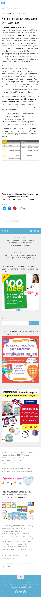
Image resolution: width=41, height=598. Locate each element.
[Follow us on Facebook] (31, 230)
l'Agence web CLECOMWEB (20, 587)
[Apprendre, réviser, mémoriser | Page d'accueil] (4, 3)
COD (36, 89)
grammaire (15, 221)
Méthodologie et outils (12, 8)
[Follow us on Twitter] (34, 230)
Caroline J (8, 14)
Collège (3, 8)
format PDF (20, 199)
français (19, 30)
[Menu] (38, 2)
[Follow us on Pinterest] (38, 230)
